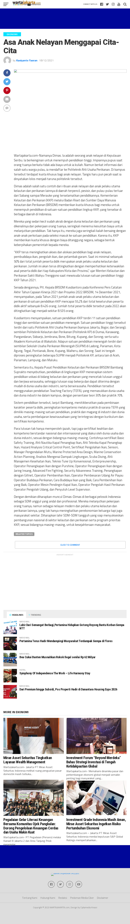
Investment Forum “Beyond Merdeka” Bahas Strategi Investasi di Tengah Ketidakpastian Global (93, 762)
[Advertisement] (65, 18)
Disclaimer (102, 898)
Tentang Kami (29, 898)
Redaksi (62, 898)
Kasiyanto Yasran (26, 60)
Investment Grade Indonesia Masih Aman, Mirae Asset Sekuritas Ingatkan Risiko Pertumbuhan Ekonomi (96, 823)
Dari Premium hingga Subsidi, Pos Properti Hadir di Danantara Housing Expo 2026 (68, 689)
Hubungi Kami (47, 898)
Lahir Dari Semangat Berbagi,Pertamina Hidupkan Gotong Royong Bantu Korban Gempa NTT (71, 626)
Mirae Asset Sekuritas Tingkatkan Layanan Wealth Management (27, 760)
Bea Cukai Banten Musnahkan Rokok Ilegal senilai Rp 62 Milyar (57, 657)
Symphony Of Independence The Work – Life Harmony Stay (54, 673)
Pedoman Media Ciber (82, 898)
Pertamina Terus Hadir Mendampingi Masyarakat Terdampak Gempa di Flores (65, 641)
